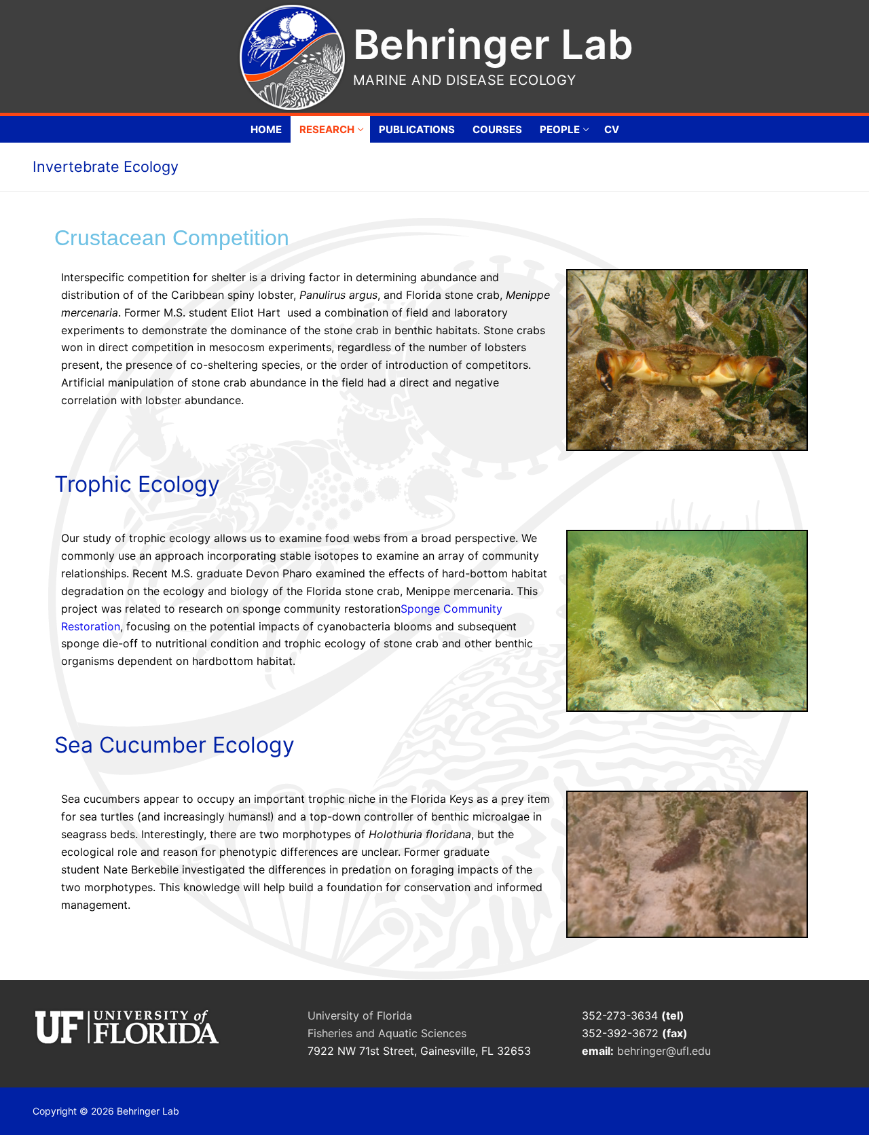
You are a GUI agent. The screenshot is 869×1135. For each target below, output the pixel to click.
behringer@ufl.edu (665, 1051)
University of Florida (360, 1015)
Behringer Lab (493, 44)
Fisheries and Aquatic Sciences (387, 1033)
